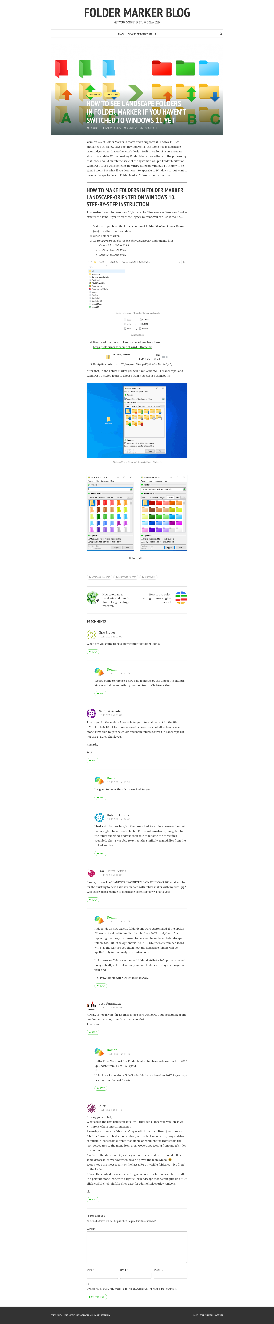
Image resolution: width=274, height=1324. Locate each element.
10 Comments (150, 128)
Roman (112, 669)
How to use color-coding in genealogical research (157, 598)
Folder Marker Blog (137, 12)
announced (94, 146)
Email (124, 1270)
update (126, 231)
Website (158, 1270)
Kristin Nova (114, 128)
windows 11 (150, 577)
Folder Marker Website (142, 33)
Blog (121, 33)
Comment (92, 1228)
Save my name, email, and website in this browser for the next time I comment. (132, 1288)
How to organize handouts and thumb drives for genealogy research (115, 600)
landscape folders (127, 577)
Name (90, 1270)
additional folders (101, 577)
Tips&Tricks (94, 94)
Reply (94, 651)
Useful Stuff (112, 94)
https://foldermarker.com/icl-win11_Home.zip (122, 347)
